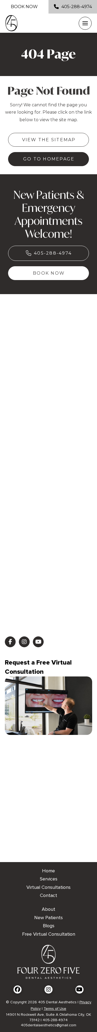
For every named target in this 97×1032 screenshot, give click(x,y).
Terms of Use (55, 1008)
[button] (85, 23)
